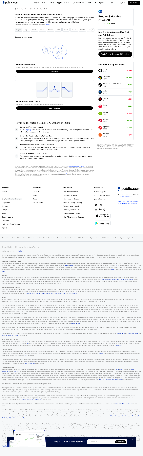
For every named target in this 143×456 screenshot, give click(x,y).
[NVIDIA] (100, 113)
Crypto (59, 3)
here (117, 265)
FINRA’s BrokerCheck (126, 197)
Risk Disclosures (30, 363)
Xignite (20, 251)
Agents (101, 3)
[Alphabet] (100, 128)
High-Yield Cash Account (81, 3)
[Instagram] (100, 205)
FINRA (66, 265)
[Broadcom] (100, 120)
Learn (35, 195)
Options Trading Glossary (72, 203)
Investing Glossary (70, 195)
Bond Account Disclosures (10, 335)
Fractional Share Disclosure (123, 404)
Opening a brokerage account (76, 166)
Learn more (118, 345)
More (112, 3)
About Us (36, 192)
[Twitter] (95, 205)
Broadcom (106, 120)
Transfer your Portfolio (71, 206)
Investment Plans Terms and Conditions (116, 416)
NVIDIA (105, 112)
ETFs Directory (83, 238)
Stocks (36, 3)
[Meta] (100, 92)
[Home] (10, 2)
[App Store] (102, 216)
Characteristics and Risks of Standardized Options (56, 173)
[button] (115, 17)
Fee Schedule (38, 203)
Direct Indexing (7, 217)
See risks (48, 24)
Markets (59, 238)
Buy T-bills (130, 238)
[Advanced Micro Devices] (100, 85)
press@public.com (101, 199)
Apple (105, 69)
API (95, 3)
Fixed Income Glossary (71, 199)
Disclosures (5, 238)
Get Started (134, 3)
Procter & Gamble (30, 9)
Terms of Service (28, 238)
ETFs (52, 3)
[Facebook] (104, 205)
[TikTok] (104, 209)
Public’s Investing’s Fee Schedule (32, 400)
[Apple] (100, 70)
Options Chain (94, 238)
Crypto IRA (6, 203)
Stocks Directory (70, 238)
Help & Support (99, 192)
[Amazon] (100, 135)
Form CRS (16, 371)
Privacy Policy (16, 238)
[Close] (133, 440)
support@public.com (102, 195)
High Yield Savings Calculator (74, 217)
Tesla (105, 105)
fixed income (121, 333)
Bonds (66, 3)
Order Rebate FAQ (59, 293)
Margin (4, 210)
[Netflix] (100, 99)
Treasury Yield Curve (71, 210)
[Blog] (100, 209)
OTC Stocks (105, 238)
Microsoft (106, 77)
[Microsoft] (100, 78)
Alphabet (106, 127)
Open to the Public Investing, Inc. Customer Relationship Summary (128, 202)
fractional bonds (133, 333)
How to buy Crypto (118, 238)
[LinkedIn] (95, 209)
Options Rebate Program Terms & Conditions (39, 293)
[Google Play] (102, 223)
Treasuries (5, 221)
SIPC (71, 265)
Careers (35, 199)
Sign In (122, 3)
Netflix (105, 98)
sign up (28, 130)
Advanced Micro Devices (112, 84)
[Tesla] (100, 106)
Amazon (106, 134)
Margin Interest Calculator (73, 213)
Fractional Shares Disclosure (46, 238)
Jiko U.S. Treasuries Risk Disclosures (110, 380)
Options (44, 3)
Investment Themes (70, 192)
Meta (105, 91)
